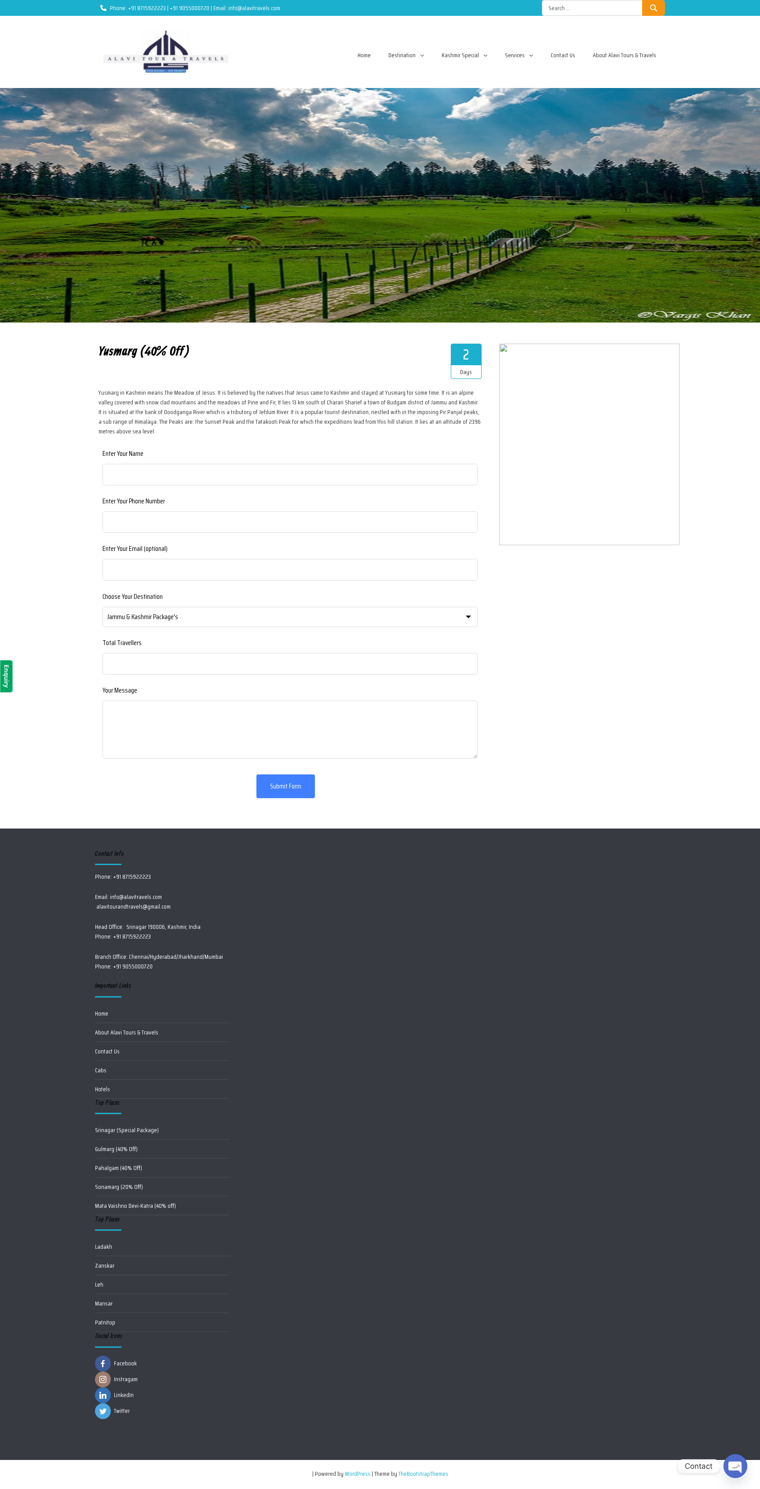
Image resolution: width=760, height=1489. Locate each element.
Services (515, 55)
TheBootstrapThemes (423, 1473)
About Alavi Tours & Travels (624, 55)
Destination (402, 55)
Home (364, 55)
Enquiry (6, 676)
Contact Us (563, 55)
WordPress (357, 1473)
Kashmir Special (460, 55)
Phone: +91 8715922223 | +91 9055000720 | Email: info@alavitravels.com (195, 8)
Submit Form (285, 786)
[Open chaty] (735, 1466)
